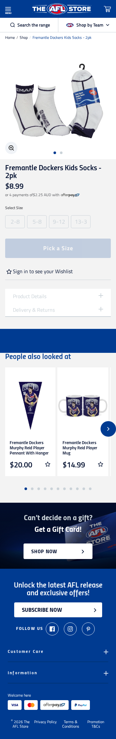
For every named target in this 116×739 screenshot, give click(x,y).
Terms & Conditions (70, 724)
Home (10, 37)
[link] (70, 195)
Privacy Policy (45, 722)
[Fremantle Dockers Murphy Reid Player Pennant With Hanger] (30, 405)
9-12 (59, 221)
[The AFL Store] (61, 9)
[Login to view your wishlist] (47, 464)
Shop (24, 37)
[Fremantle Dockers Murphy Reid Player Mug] (82, 405)
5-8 (37, 221)
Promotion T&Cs (95, 724)
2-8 (15, 221)
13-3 (81, 221)
